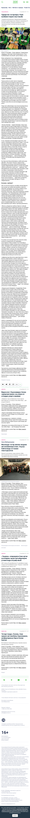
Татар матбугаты (4, 11)
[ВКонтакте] (2, 384)
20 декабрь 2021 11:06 (24, 439)
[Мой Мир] (16, 384)
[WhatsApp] (13, 384)
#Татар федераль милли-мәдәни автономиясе (10, 545)
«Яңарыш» (4, 54)
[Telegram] (6, 384)
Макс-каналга (22, 375)
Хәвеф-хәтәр (3, 631)
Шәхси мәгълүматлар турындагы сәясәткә (16, 810)
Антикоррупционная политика (7, 795)
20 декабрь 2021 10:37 (24, 631)
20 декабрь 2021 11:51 (24, 11)
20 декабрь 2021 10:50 (24, 553)
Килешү (15, 815)
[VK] (4, 680)
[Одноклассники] (9, 384)
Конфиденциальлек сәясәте (8, 811)
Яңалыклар (4, 7)
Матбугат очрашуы (17, 7)
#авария (3, 672)
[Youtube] (18, 680)
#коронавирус (4, 434)
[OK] (25, 679)
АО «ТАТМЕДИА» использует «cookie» (9, 797)
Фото (10, 7)
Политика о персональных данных (8, 792)
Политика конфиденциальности (8, 803)
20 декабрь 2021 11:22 (24, 389)
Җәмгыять (3, 389)
